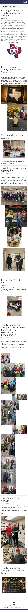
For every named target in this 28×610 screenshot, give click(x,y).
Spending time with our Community (13, 169)
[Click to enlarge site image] (14, 585)
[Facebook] (14, 604)
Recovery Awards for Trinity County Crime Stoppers (12, 69)
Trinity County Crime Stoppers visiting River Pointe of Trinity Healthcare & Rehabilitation (13, 329)
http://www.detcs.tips (13, 42)
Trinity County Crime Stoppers (14, 606)
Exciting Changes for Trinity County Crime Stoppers (12, 13)
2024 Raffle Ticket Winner (10, 499)
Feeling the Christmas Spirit (12, 281)
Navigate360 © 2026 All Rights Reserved (14, 607)
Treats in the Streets (12, 135)
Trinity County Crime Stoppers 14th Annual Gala (12, 570)
